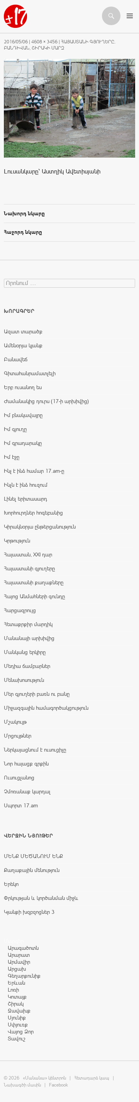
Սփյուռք (18, 1024)
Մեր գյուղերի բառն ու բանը (37, 694)
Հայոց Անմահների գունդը (34, 596)
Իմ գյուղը (15, 429)
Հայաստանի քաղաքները (33, 582)
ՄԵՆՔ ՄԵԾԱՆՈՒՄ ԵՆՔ (33, 856)
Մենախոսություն (24, 680)
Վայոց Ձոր (21, 1031)
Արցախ (17, 969)
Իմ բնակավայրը (23, 415)
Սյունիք (17, 1017)
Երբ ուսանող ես (23, 387)
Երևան (16, 983)
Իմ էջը (11, 457)
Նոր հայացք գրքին (26, 763)
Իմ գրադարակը (23, 443)
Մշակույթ (15, 722)
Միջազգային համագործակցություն (46, 708)
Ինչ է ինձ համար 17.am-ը (34, 471)
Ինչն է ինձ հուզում (25, 485)
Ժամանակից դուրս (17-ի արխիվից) (46, 401)
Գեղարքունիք (24, 976)
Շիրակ (16, 1004)
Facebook (58, 1085)
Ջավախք (19, 1011)
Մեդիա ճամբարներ (27, 666)
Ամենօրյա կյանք (23, 345)
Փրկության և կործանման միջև (41, 898)
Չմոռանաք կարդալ (27, 791)
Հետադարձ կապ (91, 1078)
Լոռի (13, 990)
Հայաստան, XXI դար (28, 554)
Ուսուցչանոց (19, 777)
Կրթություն (17, 540)
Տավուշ (16, 1038)
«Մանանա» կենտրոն (44, 1078)
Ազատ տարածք (23, 331)
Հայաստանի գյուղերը (29, 568)
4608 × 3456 (44, 42)
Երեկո (11, 884)
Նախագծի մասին (22, 1085)
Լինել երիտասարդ (25, 499)
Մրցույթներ (17, 736)
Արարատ (19, 955)
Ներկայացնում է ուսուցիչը (35, 750)
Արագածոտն (23, 948)
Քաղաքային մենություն (31, 870)
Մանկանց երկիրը (25, 652)
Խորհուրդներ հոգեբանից (33, 513)
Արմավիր (19, 962)
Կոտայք (17, 997)
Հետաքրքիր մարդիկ (28, 624)
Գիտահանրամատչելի (30, 373)
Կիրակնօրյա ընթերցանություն (40, 527)
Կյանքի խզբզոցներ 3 (29, 912)
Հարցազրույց (20, 610)
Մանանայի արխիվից (29, 638)
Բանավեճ (15, 359)
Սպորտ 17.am (21, 805)
